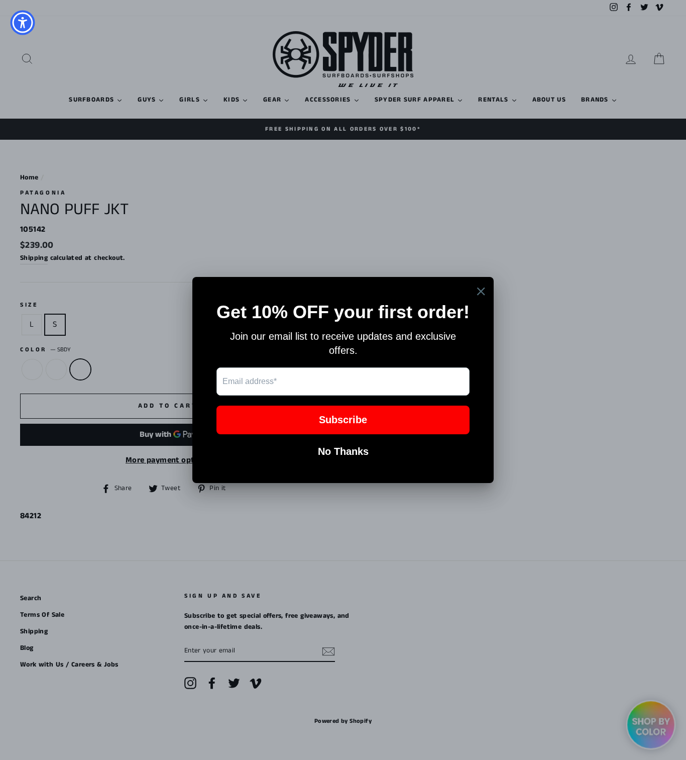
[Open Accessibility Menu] (22, 22)
